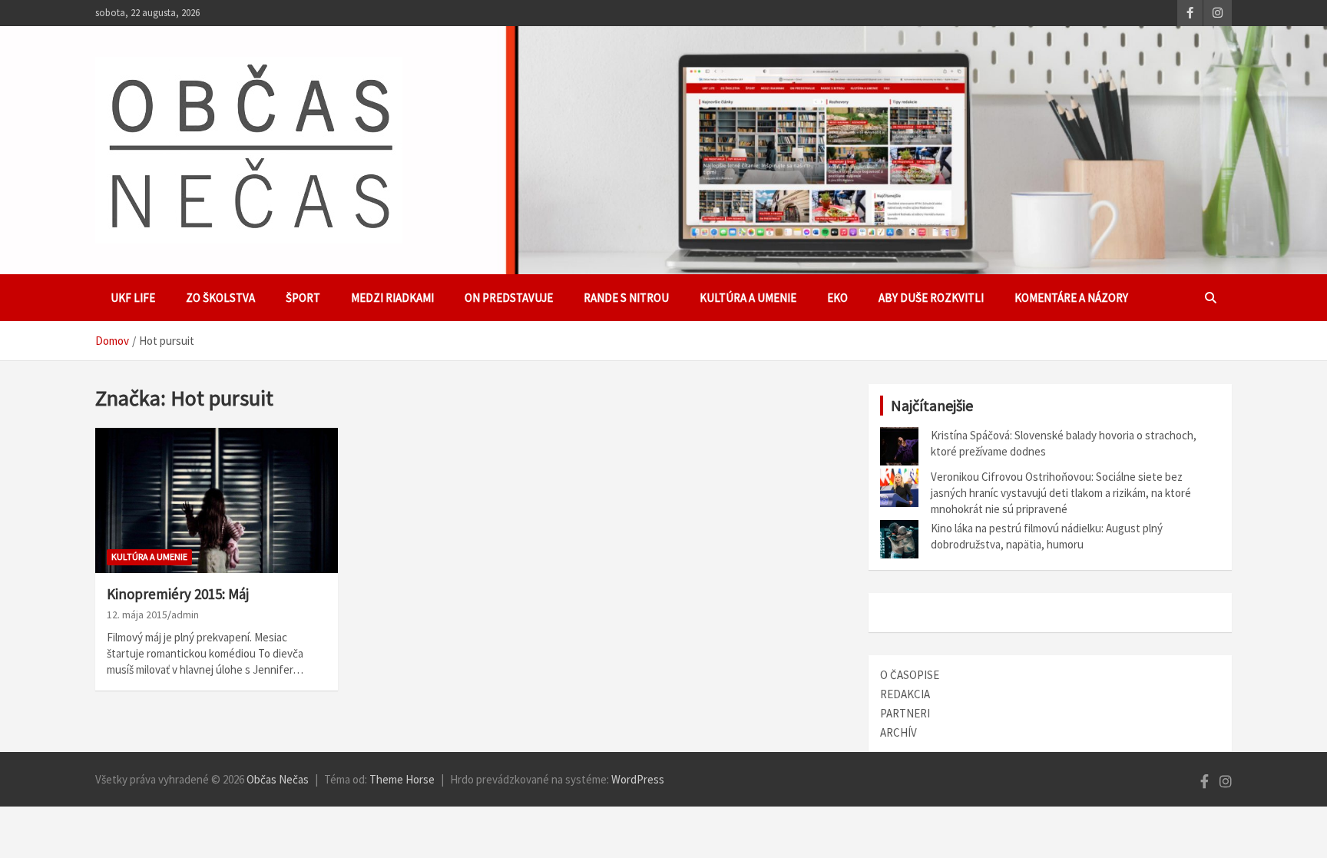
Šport (303, 297)
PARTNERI (905, 713)
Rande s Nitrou (626, 297)
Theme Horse (402, 779)
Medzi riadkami (392, 297)
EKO (837, 297)
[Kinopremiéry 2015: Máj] (216, 500)
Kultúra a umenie (748, 297)
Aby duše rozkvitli (931, 297)
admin (185, 614)
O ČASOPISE (909, 675)
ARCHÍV (898, 732)
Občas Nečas (278, 779)
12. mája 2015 (137, 614)
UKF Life (133, 297)
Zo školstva (220, 297)
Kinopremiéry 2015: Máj (178, 594)
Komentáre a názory (1071, 297)
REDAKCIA (905, 694)
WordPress (637, 779)
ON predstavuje (509, 297)
